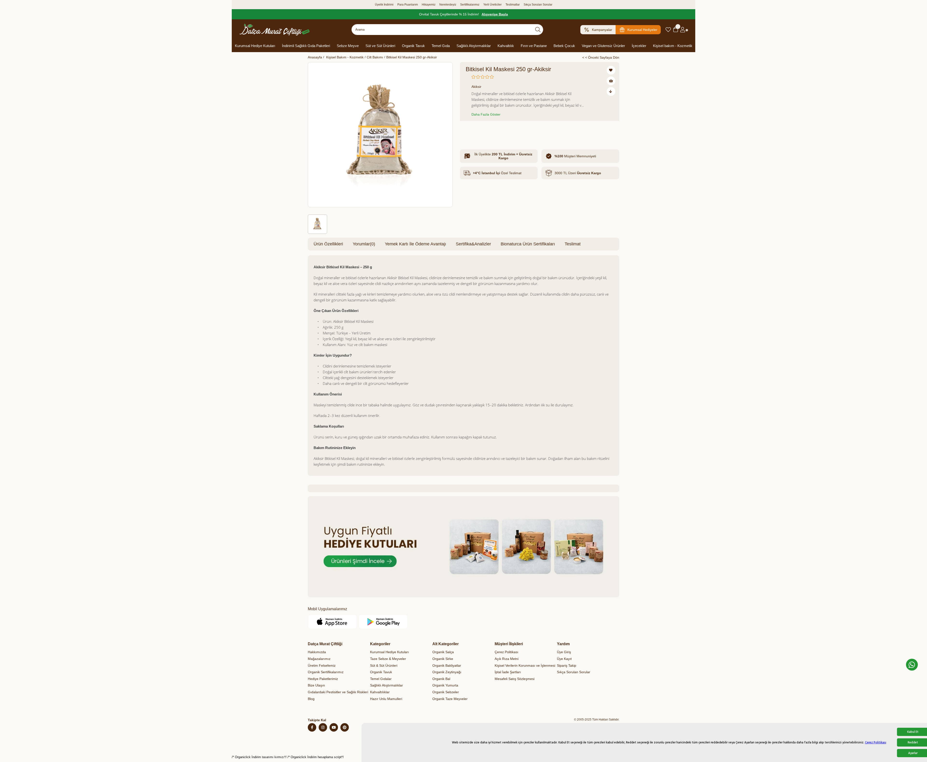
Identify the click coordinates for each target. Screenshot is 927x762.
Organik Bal (441, 679)
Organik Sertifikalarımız (326, 672)
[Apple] (332, 622)
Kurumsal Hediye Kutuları (255, 46)
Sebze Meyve (348, 46)
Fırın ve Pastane (534, 46)
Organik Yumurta (445, 685)
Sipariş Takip (566, 665)
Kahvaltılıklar (380, 692)
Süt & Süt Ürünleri (383, 665)
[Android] (383, 622)
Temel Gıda (441, 46)
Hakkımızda (317, 652)
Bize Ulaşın (316, 685)
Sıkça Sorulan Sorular (538, 4)
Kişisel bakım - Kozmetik (672, 46)
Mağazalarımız (319, 659)
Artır (495, 131)
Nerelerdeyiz (447, 4)
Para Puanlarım (407, 4)
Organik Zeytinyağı (446, 672)
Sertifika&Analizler (473, 244)
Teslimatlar (513, 4)
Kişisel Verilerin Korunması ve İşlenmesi (525, 665)
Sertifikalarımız (469, 4)
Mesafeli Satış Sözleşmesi (514, 679)
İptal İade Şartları (508, 672)
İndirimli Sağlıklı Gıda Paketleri (306, 46)
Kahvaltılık (506, 46)
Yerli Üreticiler (492, 4)
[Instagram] (323, 727)
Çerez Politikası (875, 742)
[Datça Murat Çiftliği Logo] (274, 29)
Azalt (470, 131)
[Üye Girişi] (682, 29)
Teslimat (573, 244)
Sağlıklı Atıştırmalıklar (473, 46)
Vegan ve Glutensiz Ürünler (603, 46)
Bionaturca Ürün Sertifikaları (528, 244)
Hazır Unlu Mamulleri (386, 699)
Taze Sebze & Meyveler (388, 659)
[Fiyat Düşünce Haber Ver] (611, 91)
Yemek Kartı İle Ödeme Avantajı (415, 244)
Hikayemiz (428, 4)
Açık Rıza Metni (507, 659)
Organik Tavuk (413, 46)
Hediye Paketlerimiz (323, 679)
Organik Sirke (442, 659)
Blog (311, 699)
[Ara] (538, 29)
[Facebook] (312, 727)
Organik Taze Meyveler (450, 699)
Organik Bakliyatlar (446, 665)
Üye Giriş (564, 652)
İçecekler (639, 46)
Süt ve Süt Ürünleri (380, 46)
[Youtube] (334, 727)
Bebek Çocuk (564, 46)
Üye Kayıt (564, 659)
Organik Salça (443, 652)
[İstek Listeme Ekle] (611, 80)
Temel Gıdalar (381, 679)
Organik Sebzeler (445, 692)
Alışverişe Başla (495, 14)
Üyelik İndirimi (384, 4)
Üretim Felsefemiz (322, 665)
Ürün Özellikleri (328, 244)
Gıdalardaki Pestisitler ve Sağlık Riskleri (338, 692)
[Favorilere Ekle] (611, 70)
